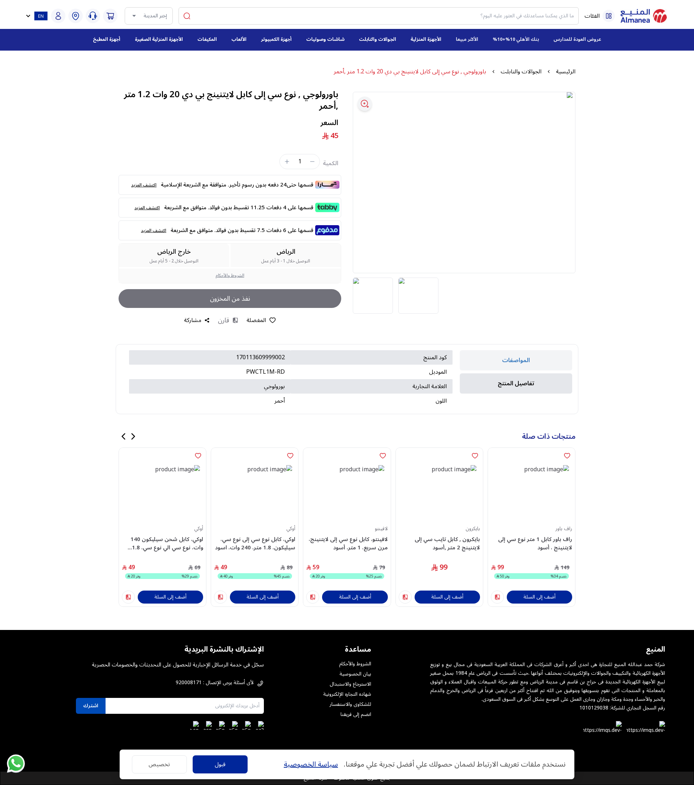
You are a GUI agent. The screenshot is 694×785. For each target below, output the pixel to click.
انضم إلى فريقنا (355, 714)
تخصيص (159, 764)
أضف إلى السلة (539, 597)
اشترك (90, 705)
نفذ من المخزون (230, 298)
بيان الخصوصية (355, 674)
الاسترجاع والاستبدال (350, 684)
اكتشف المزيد (144, 185)
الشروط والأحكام (230, 275)
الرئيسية (565, 71)
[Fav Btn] (567, 456)
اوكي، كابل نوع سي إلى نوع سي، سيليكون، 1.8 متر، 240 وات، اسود (255, 543)
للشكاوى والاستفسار (350, 704)
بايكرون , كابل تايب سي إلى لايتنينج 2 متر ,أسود (447, 543)
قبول (220, 764)
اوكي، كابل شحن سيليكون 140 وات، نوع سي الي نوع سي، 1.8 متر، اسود (166, 543)
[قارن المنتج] (497, 597)
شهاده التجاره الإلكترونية (347, 694)
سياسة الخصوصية (311, 764)
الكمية (330, 163)
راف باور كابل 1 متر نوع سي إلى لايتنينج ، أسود (535, 543)
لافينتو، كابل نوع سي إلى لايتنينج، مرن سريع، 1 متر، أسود (348, 543)
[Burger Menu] (609, 16)
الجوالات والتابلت (521, 71)
